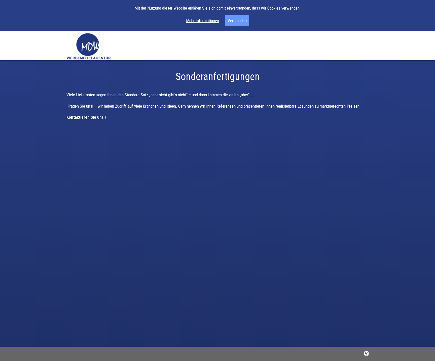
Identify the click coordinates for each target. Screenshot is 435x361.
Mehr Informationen (202, 20)
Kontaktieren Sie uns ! (86, 117)
